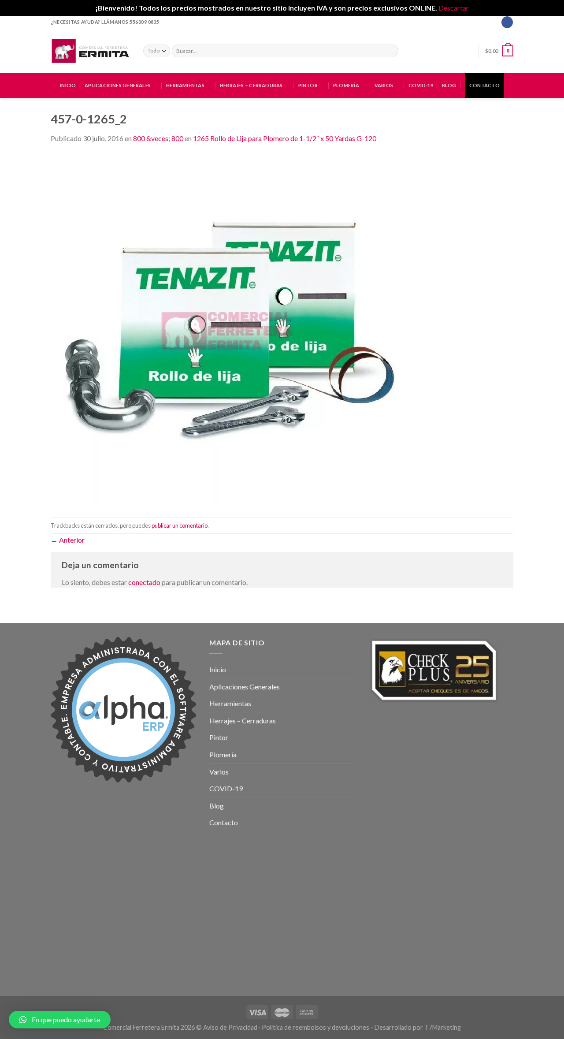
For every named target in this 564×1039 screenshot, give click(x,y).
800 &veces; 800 (158, 138)
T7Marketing (442, 1027)
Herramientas (185, 85)
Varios (384, 85)
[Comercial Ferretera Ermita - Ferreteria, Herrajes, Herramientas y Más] (90, 50)
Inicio (68, 85)
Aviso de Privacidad (230, 1027)
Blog (449, 85)
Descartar (453, 8)
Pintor (308, 85)
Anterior (68, 540)
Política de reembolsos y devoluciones (315, 1027)
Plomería (346, 85)
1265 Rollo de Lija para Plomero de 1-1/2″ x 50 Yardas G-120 (284, 138)
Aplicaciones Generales (118, 85)
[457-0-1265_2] (227, 329)
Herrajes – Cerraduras (251, 85)
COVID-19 (420, 85)
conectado (144, 582)
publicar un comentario (180, 525)
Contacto (484, 85)
